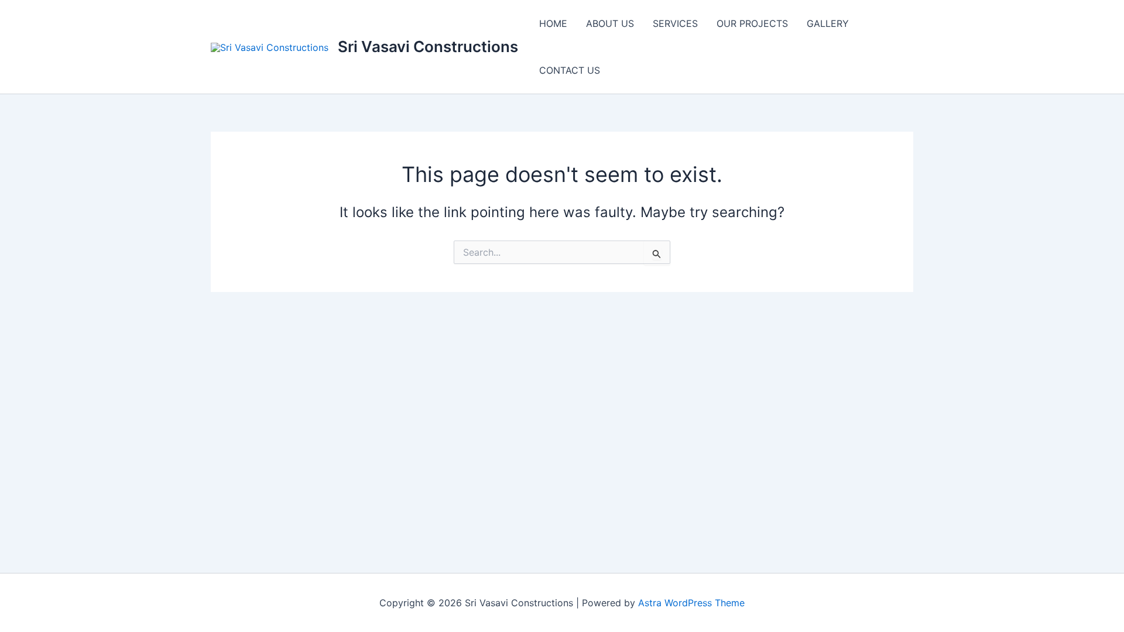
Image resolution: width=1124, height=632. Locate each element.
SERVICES (675, 23)
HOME (553, 23)
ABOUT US (610, 23)
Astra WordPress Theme (691, 603)
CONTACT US (569, 70)
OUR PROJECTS (752, 23)
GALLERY (828, 23)
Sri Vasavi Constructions (428, 46)
